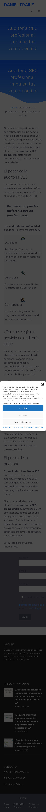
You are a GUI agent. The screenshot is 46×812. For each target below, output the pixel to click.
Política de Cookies (9, 427)
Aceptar (23, 408)
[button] (42, 384)
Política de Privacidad (25, 427)
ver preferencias (23, 422)
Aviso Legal (39, 427)
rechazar (23, 415)
